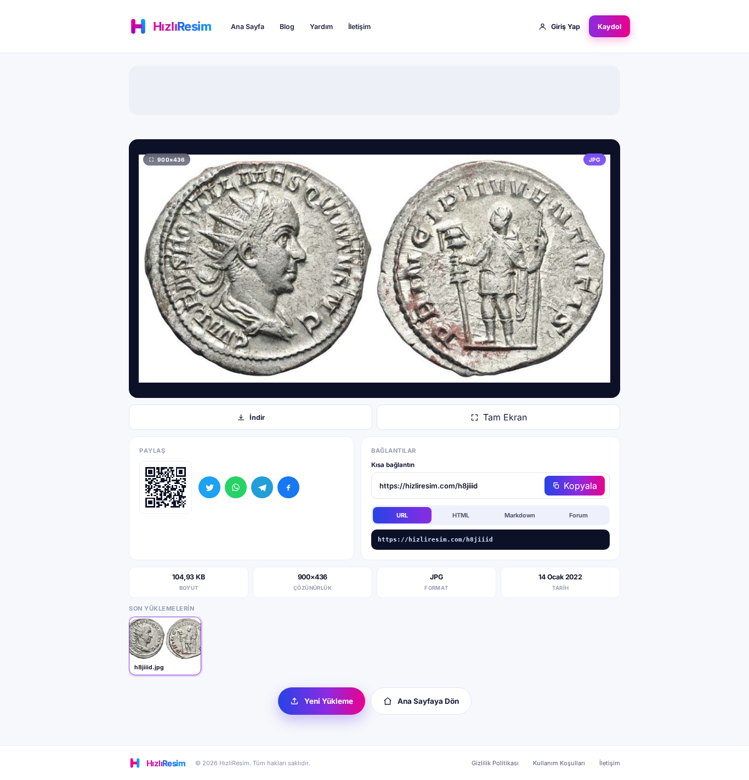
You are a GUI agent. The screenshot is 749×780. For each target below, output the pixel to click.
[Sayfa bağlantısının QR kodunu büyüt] (165, 487)
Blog (287, 26)
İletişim (359, 26)
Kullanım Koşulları (559, 763)
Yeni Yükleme (328, 701)
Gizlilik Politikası (495, 763)
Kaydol (609, 26)
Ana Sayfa (247, 26)
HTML (460, 515)
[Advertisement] (374, 90)
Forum (578, 515)
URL (402, 515)
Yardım (321, 26)
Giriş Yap (565, 26)
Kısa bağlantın (393, 465)
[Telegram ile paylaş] (262, 487)
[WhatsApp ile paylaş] (236, 487)
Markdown (519, 515)
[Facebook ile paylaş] (288, 487)
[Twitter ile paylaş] (209, 487)
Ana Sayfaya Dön (428, 701)
